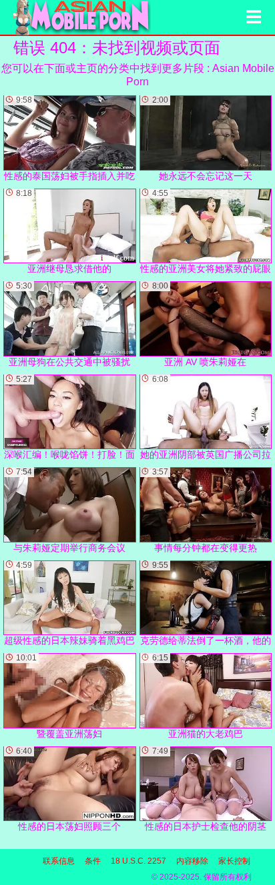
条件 (93, 861)
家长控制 (234, 861)
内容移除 (192, 861)
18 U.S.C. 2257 (138, 861)
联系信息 (59, 861)
